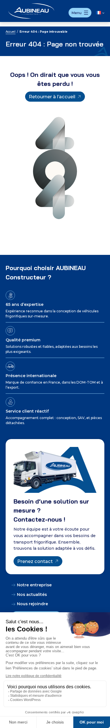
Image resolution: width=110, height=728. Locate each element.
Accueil (11, 32)
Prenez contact (35, 561)
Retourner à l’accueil (52, 96)
